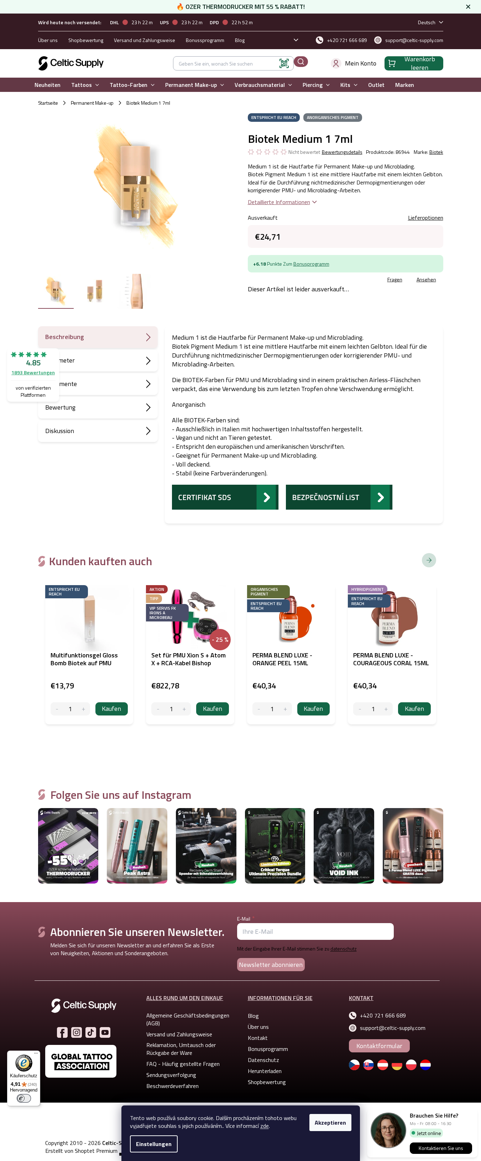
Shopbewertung (85, 40)
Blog (240, 40)
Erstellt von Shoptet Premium (81, 1151)
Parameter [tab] (60, 360)
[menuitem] (47, 85)
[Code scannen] (284, 63)
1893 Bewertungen (33, 372)
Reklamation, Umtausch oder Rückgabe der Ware (181, 1049)
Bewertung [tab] (60, 407)
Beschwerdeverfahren (172, 1086)
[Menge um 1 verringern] (57, 708)
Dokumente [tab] (61, 384)
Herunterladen (265, 1071)
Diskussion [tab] (59, 431)
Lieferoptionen (425, 218)
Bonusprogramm (311, 263)
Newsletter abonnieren (271, 964)
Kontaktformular (379, 1046)
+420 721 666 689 (383, 1015)
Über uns (48, 40)
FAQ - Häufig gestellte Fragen (183, 1064)
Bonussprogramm (205, 40)
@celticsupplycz (90, 1032)
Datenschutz (263, 1060)
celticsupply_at (76, 1032)
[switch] (24, 1098)
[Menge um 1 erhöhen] (83, 708)
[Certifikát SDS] (225, 496)
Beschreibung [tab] (64, 337)
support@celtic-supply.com (392, 1028)
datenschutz (343, 948)
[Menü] (36, 1055)
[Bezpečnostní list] (339, 496)
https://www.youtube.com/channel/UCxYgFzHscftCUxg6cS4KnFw (105, 1032)
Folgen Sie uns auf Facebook (62, 1032)
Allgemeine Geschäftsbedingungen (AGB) (187, 1019)
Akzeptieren (330, 1122)
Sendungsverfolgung (171, 1075)
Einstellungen (154, 1144)
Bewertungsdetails (342, 152)
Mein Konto (360, 63)
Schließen (302, 280)
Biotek (436, 152)
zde (264, 1125)
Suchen (301, 61)
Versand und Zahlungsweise (144, 40)
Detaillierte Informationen (279, 202)
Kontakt (258, 1038)
